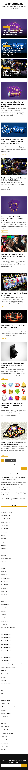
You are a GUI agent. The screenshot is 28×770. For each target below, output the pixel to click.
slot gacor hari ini (5, 703)
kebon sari (3, 670)
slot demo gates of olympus (8, 627)
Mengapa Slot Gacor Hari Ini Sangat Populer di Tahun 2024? (13, 326)
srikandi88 (3, 561)
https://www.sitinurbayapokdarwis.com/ (11, 664)
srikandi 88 (4, 710)
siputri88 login (5, 726)
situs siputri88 (4, 730)
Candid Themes (15, 762)
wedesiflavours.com (6, 578)
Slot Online (6, 27)
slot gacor (3, 535)
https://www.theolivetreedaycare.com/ (11, 707)
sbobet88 (3, 608)
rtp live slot (4, 624)
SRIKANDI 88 (4, 528)
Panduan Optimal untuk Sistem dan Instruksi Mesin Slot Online (12, 73)
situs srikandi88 (5, 604)
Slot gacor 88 (4, 674)
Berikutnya (12, 460)
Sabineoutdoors (14, 4)
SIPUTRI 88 (4, 568)
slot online (4, 591)
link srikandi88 (5, 716)
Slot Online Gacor (5, 515)
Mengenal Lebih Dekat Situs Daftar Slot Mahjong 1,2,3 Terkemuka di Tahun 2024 (13, 365)
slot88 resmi (4, 621)
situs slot (3, 677)
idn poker (3, 611)
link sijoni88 (4, 739)
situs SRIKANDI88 (5, 525)
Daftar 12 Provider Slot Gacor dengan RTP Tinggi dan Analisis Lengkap (12, 218)
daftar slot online (5, 700)
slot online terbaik (6, 683)
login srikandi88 (5, 720)
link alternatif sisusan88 (7, 733)
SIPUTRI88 (4, 575)
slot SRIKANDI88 (5, 519)
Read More (4, 119)
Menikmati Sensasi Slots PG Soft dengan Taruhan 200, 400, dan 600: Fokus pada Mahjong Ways (13, 52)
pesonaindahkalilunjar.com (8, 667)
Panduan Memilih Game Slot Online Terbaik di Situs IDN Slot (13, 443)
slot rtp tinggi (4, 680)
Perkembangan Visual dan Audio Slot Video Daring (14, 294)
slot (2, 687)
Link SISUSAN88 (5, 746)
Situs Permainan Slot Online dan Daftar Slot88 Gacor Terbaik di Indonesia (12, 406)
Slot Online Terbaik (6, 631)
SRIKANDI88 (4, 532)
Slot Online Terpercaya (7, 509)
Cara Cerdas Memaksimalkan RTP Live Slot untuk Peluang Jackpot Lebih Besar (13, 32)
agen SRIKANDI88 (5, 522)
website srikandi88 (6, 558)
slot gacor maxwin (6, 713)
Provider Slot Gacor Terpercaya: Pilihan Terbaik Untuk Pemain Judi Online (13, 256)
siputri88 (3, 571)
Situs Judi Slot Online (6, 512)
